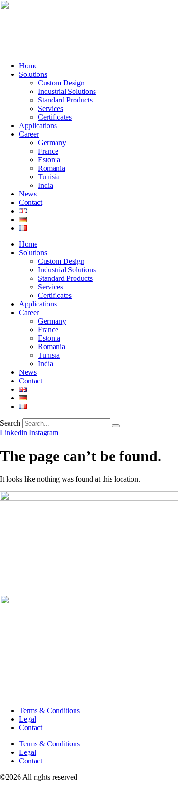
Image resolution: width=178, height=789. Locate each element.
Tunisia (49, 177)
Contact (30, 202)
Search (10, 423)
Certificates (55, 117)
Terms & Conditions (49, 710)
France (48, 151)
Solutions (33, 74)
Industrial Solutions (67, 91)
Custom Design (61, 83)
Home (28, 66)
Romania (51, 168)
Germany (52, 143)
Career (29, 134)
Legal (27, 719)
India (45, 185)
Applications (38, 125)
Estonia (49, 160)
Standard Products (65, 100)
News (28, 194)
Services (50, 108)
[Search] (116, 425)
